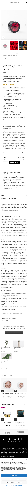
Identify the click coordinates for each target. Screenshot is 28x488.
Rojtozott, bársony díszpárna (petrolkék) (21, 423)
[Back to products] (5, 58)
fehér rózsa (18, 179)
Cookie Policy (8, 485)
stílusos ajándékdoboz (17, 185)
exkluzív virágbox (11, 179)
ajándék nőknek (10, 176)
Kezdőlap (5, 54)
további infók (6, 119)
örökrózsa (22, 182)
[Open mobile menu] (1, 3)
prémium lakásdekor (7, 183)
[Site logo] (14, 3)
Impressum (20, 485)
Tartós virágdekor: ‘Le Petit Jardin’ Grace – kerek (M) (20, 394)
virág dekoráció (18, 187)
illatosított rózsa (6, 180)
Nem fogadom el (14, 479)
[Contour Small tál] (7, 413)
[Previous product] (4, 58)
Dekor (10, 172)
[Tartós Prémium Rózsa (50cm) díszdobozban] (18, 344)
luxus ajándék (11, 182)
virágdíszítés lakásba (7, 188)
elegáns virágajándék (15, 177)
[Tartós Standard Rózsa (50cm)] (6, 344)
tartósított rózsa (11, 187)
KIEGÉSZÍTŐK (15, 54)
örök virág (17, 182)
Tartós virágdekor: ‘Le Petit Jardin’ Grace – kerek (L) (7, 394)
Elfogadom (14, 475)
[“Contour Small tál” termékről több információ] (2, 419)
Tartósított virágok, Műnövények (10, 55)
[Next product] (7, 58)
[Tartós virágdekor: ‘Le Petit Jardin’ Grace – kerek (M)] (20, 385)
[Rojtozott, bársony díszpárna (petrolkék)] (20, 413)
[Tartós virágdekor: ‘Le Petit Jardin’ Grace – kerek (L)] (7, 385)
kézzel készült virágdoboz (15, 180)
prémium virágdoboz (16, 183)
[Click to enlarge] (3, 37)
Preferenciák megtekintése (14, 482)
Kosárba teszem (14, 162)
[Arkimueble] (20, 432)
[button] (26, 460)
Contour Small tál (7, 422)
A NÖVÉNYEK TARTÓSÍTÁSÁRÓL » (14, 332)
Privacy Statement (14, 485)
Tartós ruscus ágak (5, 360)
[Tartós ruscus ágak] (6, 356)
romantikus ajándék (7, 185)
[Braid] (7, 432)
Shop (10, 54)
